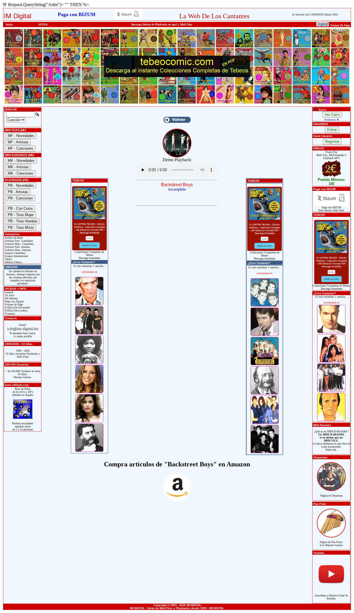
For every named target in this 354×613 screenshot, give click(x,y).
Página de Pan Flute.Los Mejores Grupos (331, 544)
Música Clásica (13, 262)
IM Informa (11, 298)
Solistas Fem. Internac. (17, 246)
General (8, 292)
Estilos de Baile (13, 237)
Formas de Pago (13, 304)
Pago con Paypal (14, 301)
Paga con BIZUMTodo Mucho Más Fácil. (331, 209)
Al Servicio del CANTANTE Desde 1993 (315, 14)
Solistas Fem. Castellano (18, 240)
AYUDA (43, 24)
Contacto (9, 313)
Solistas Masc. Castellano (19, 243)
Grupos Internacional (16, 256)
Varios (8, 259)
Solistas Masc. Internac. (18, 249)
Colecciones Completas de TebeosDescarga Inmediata (89, 254)
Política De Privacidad (17, 307)
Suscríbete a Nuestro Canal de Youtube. (331, 597)
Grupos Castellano (14, 252)
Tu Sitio (9, 295)
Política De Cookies (15, 310)
